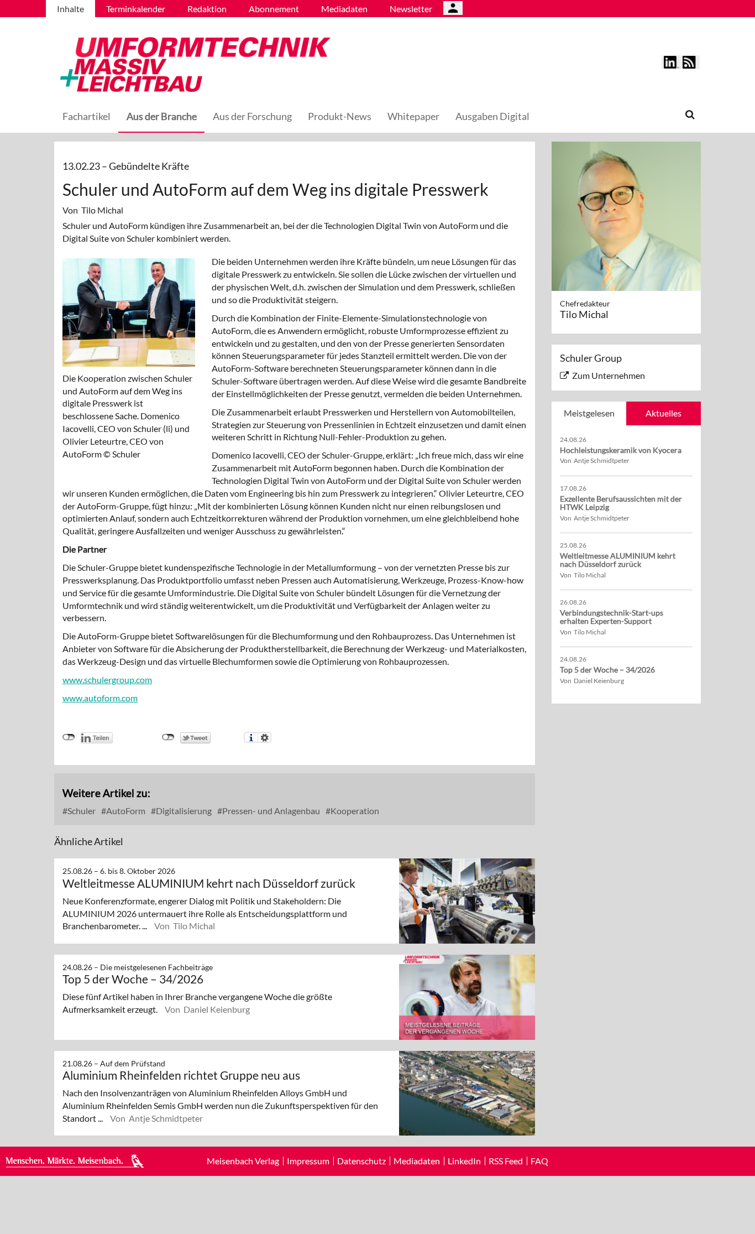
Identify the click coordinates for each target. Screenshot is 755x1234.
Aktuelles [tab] (663, 413)
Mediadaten (344, 8)
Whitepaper (413, 116)
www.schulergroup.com (107, 679)
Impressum (308, 1161)
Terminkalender (135, 8)
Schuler (81, 810)
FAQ (539, 1161)
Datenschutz (361, 1161)
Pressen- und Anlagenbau (270, 810)
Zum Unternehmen (608, 375)
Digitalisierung (183, 810)
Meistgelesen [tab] (589, 413)
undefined (68, 737)
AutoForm (124, 810)
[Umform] (192, 63)
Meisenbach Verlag (243, 1161)
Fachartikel (86, 116)
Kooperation (354, 810)
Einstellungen (264, 737)
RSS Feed (506, 1161)
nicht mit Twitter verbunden (168, 737)
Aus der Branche (162, 116)
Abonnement (274, 8)
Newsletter (411, 8)
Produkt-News (339, 116)
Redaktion (207, 8)
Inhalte (70, 8)
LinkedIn (464, 1161)
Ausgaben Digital (492, 116)
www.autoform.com (100, 698)
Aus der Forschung (252, 116)
